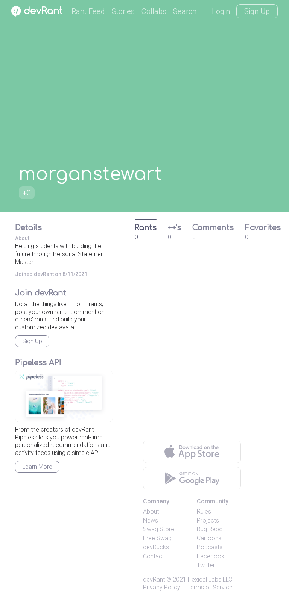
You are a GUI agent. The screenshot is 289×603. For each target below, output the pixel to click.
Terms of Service (210, 587)
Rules (204, 511)
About (151, 511)
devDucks (156, 547)
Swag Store (158, 529)
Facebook (210, 556)
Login (221, 11)
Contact (153, 556)
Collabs (153, 11)
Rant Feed (88, 11)
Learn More (37, 466)
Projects (208, 520)
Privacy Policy (161, 587)
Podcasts (209, 547)
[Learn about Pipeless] (64, 396)
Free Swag (157, 538)
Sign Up (257, 11)
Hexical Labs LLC (210, 579)
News (150, 520)
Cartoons (209, 538)
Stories (123, 11)
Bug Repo (210, 529)
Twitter (206, 565)
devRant (154, 579)
